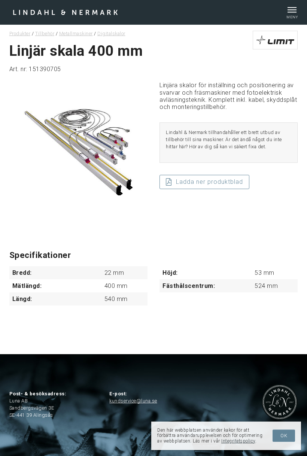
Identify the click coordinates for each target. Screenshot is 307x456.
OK (284, 435)
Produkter (20, 33)
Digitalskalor (111, 33)
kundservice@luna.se (133, 401)
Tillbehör (45, 33)
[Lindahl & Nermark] (65, 11)
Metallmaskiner (76, 33)
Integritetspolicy (238, 441)
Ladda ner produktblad (209, 181)
